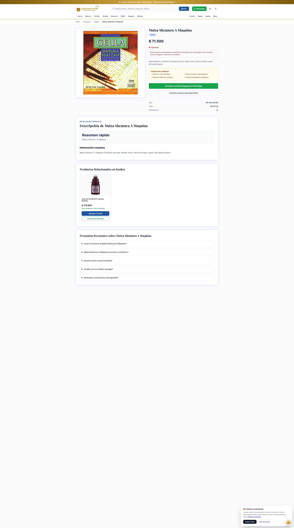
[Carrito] (210, 8)
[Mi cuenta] (215, 8)
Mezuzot (114, 16)
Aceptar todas (250, 522)
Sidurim (88, 16)
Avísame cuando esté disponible (183, 93)
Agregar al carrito (95, 213)
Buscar (184, 9)
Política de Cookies (254, 517)
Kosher (152, 35)
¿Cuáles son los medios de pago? (98, 269)
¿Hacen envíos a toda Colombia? (98, 260)
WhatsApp (200, 9)
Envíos (192, 16)
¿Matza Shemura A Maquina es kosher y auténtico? (106, 252)
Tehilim (97, 16)
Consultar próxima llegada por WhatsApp (183, 86)
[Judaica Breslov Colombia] (92, 9)
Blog (215, 16)
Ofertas (140, 16)
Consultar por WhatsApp (95, 218)
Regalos (131, 16)
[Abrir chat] (288, 522)
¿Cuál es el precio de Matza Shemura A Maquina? (105, 243)
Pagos (200, 16)
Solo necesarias (264, 522)
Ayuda (207, 16)
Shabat (105, 16)
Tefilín (122, 16)
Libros (79, 16)
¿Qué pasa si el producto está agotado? (101, 277)
